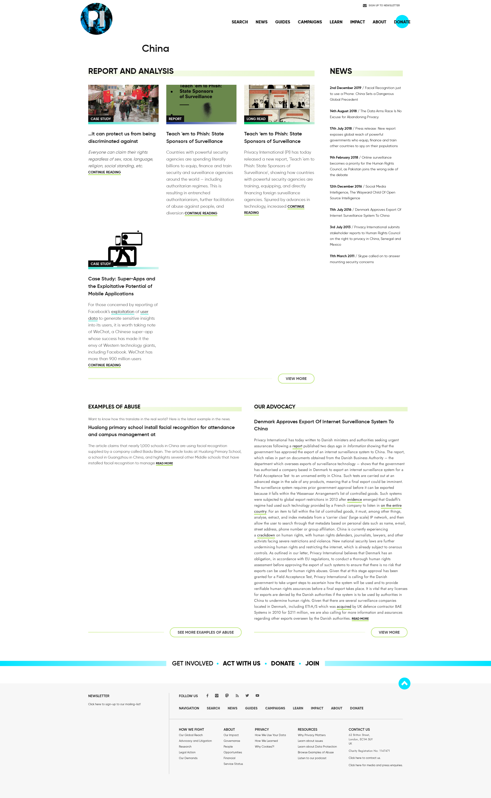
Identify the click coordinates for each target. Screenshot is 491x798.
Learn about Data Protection (317, 746)
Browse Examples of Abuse (316, 752)
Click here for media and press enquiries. (376, 765)
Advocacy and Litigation (195, 741)
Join (312, 663)
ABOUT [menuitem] (379, 22)
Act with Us (241, 663)
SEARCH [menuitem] (240, 22)
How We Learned (266, 741)
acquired (344, 606)
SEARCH (213, 708)
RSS (237, 695)
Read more (164, 463)
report (297, 446)
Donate (283, 663)
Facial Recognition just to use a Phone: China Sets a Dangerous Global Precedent (365, 94)
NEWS (232, 708)
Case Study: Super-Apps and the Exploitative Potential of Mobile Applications (121, 286)
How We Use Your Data (270, 735)
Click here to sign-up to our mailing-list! (114, 704)
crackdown (266, 535)
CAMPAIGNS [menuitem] (310, 22)
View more (296, 378)
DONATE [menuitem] (402, 22)
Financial (229, 758)
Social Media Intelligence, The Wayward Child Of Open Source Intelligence (362, 192)
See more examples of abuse (206, 632)
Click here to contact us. (365, 758)
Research (185, 746)
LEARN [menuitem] (336, 22)
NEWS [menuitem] (262, 22)
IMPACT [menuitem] (357, 22)
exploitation (122, 311)
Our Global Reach (191, 735)
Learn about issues (310, 741)
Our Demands (188, 758)
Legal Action (187, 752)
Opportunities (233, 752)
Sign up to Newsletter (384, 5)
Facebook (206, 695)
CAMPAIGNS (275, 708)
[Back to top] (404, 683)
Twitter (247, 695)
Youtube (257, 695)
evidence (354, 499)
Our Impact (231, 735)
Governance (232, 741)
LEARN (298, 708)
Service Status (233, 764)
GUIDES (251, 708)
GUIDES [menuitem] (282, 22)
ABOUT (336, 708)
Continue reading (104, 172)
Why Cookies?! (264, 746)
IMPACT (317, 708)
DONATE (356, 708)
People (228, 746)
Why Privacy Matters (312, 735)
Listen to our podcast (312, 758)
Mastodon (227, 695)
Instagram (216, 695)
